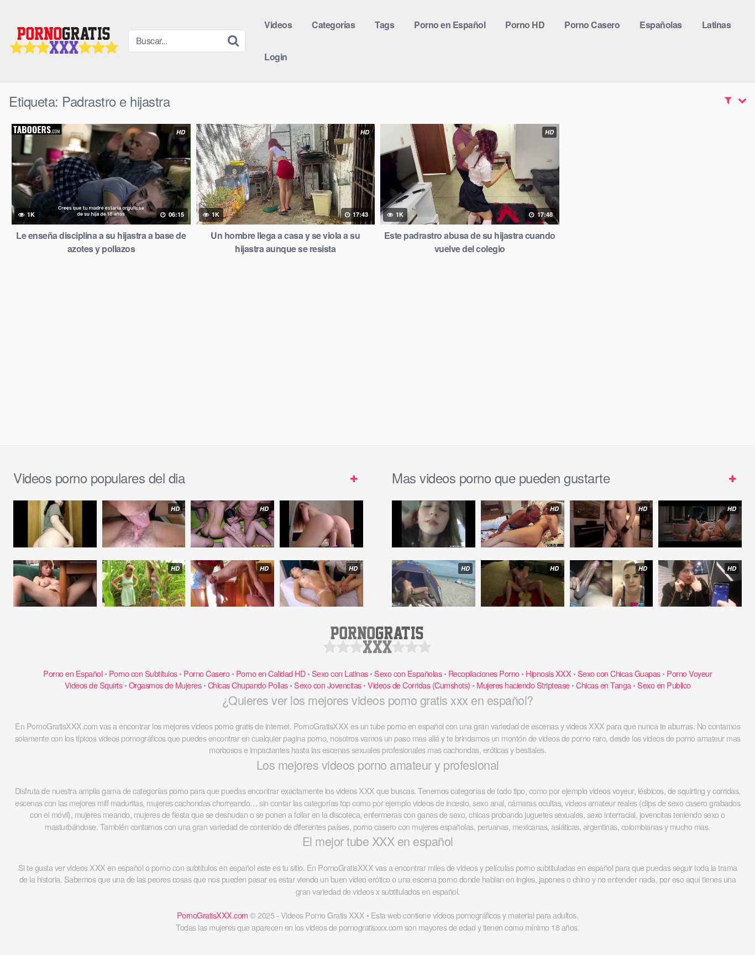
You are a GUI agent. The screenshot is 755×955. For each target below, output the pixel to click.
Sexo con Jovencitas (327, 685)
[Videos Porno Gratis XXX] (64, 41)
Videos (278, 24)
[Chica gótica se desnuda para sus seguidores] (55, 523)
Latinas (716, 24)
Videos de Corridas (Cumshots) (419, 685)
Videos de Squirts (94, 685)
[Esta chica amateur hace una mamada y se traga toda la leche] (433, 523)
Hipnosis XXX (548, 673)
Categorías (333, 24)
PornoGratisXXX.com (212, 915)
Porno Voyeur (689, 673)
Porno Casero (592, 24)
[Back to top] (724, 919)
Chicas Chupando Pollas (248, 685)
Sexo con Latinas (340, 673)
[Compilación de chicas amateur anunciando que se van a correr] (55, 583)
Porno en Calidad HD (271, 673)
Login (275, 56)
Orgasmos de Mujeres (165, 685)
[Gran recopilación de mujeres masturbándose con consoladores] (321, 523)
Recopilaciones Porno (484, 673)
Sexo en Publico (664, 685)
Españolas (660, 24)
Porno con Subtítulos (143, 673)
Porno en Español (449, 24)
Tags (384, 24)
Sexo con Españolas (408, 673)
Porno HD (524, 24)
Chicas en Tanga (603, 685)
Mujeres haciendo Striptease (523, 685)
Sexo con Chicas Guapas (619, 673)
